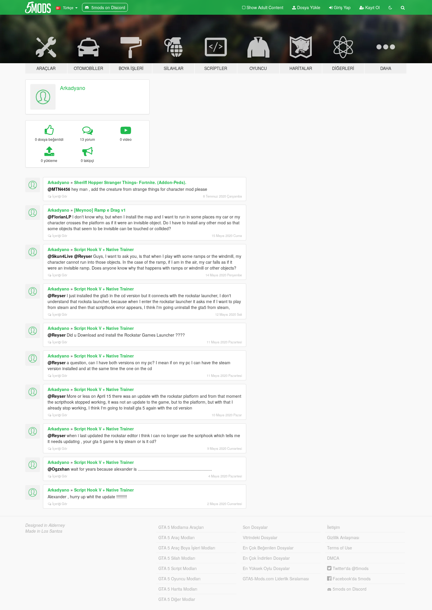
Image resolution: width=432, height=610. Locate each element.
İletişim (333, 527)
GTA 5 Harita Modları (177, 589)
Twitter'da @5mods (350, 568)
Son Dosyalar (255, 527)
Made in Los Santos (43, 531)
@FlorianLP (59, 217)
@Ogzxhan (59, 469)
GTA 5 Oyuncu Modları (179, 578)
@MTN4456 (59, 189)
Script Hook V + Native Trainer (104, 249)
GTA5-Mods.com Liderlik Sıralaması (276, 578)
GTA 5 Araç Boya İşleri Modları (186, 548)
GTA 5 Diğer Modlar (176, 599)
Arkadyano (72, 87)
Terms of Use (339, 548)
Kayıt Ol (372, 7)
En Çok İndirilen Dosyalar (266, 558)
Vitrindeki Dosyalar (260, 537)
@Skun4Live (60, 256)
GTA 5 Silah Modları (176, 558)
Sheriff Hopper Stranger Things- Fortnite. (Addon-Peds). (130, 182)
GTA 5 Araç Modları (176, 537)
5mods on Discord (348, 589)
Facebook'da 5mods (351, 578)
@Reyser (83, 256)
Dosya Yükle (308, 7)
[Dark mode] (390, 7)
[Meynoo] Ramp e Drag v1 (100, 210)
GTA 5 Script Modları (177, 568)
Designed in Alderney (45, 525)
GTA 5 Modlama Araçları (181, 527)
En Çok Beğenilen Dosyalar (268, 548)
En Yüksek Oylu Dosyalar (266, 568)
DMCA (333, 558)
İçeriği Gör (59, 196)
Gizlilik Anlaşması (343, 537)
